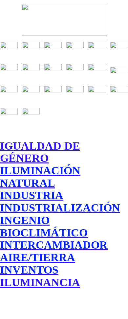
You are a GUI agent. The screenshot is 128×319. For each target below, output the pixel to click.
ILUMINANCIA (40, 282)
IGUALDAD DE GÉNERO (40, 151)
